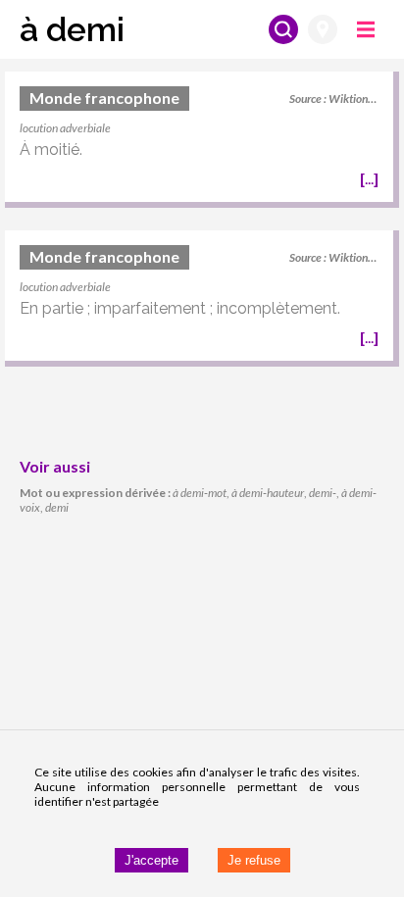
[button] (72, 29)
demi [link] (57, 507)
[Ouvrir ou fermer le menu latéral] (365, 29)
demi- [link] (322, 492)
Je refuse (253, 860)
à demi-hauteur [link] (267, 492)
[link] (199, 140)
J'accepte (151, 860)
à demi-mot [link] (200, 492)
